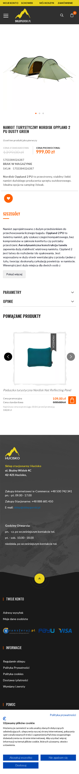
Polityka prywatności (63, 715)
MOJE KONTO (10, 3)
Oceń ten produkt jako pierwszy (20, 140)
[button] (36, 113)
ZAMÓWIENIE (65, 3)
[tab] (39, 214)
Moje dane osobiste (15, 619)
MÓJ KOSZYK (47, 3)
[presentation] (8, 357)
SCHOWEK (27, 3)
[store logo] (23, 15)
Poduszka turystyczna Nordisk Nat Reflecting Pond (37, 390)
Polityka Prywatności (16, 667)
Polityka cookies (13, 674)
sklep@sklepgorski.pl (27, 507)
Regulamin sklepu (14, 661)
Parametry (12, 292)
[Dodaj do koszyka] (72, 400)
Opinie (8, 301)
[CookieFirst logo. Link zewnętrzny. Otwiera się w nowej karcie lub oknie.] (4, 718)
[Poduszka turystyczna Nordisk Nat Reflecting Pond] (39, 358)
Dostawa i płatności (15, 680)
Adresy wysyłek (13, 612)
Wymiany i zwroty (14, 686)
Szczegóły (11, 213)
